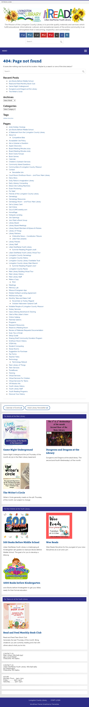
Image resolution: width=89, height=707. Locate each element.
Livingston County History (18, 258)
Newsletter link (18, 172)
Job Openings (14, 218)
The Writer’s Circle (15, 92)
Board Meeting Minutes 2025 (19, 151)
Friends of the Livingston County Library (24, 194)
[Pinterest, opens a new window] (51, 35)
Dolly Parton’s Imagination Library (21, 181)
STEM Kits (12, 344)
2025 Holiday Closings (17, 127)
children (5, 118)
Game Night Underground (19, 86)
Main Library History (16, 274)
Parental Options (15, 320)
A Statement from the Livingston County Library (27, 132)
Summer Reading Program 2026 (24, 250)
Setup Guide (13, 336)
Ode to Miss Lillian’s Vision (18, 314)
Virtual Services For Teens (18, 381)
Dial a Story (13, 178)
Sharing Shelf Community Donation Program (25, 338)
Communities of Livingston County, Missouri (25, 167)
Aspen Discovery (15, 146)
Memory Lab (13, 288)
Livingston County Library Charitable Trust (24, 261)
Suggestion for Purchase (18, 351)
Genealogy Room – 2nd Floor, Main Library (25, 202)
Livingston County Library (38, 700)
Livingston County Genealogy (20, 255)
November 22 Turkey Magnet (23, 301)
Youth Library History (17, 386)
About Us (12, 135)
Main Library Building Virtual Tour (21, 271)
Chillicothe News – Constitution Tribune (27, 236)
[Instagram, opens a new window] (29, 35)
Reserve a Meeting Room (18, 328)
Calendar (12, 159)
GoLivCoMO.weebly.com (18, 210)
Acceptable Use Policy (17, 141)
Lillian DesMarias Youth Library (20, 247)
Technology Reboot (19, 362)
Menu (4, 51)
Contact (12, 170)
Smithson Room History (18, 341)
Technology (13, 359)
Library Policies (14, 242)
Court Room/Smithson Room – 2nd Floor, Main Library (29, 175)
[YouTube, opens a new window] (43, 35)
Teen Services (14, 368)
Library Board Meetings (17, 226)
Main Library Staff (15, 277)
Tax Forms (12, 354)
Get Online (13, 207)
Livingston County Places (18, 269)
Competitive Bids (18, 138)
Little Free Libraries (19, 239)
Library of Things (15, 231)
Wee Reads (52, 542)
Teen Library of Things (17, 365)
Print (14, 282)
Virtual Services (14, 376)
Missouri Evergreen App (18, 290)
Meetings (12, 285)
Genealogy (13, 196)
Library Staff (13, 244)
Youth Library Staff (16, 389)
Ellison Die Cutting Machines (19, 186)
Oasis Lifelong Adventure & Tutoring (22, 312)
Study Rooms (14, 349)
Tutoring (12, 373)
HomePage (13, 212)
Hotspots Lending (15, 215)
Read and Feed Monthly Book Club (22, 84)
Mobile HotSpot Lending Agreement (22, 293)
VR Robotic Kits (14, 384)
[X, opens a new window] (37, 35)
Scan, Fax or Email (15, 333)
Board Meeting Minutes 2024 (19, 149)
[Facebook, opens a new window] (23, 35)
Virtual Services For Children (19, 378)
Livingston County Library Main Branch (23, 263)
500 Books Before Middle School (21, 81)
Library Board (14, 223)
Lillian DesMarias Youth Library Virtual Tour (24, 253)
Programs (12, 322)
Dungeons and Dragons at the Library (23, 89)
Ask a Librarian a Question (18, 143)
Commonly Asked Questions (19, 164)
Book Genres (14, 156)
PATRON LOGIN (7, 2)
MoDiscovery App (15, 296)
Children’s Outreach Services (19, 162)
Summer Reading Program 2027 (24, 266)
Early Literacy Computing (18, 183)
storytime (10, 118)
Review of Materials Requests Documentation (26, 330)
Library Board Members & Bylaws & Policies (25, 228)
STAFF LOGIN (55, 700)
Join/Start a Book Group (18, 220)
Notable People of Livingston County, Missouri (26, 306)
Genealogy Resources (17, 199)
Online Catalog (14, 317)
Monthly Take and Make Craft (20, 298)
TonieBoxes (13, 370)
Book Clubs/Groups (16, 154)
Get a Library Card (15, 204)
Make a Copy (14, 279)
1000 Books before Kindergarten (21, 582)
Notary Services (15, 309)
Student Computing (16, 346)
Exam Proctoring (15, 189)
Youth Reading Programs (18, 391)
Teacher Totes (14, 357)
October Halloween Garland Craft (24, 304)
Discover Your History (17, 394)
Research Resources (16, 325)
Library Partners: (15, 233)
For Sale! (12, 191)
